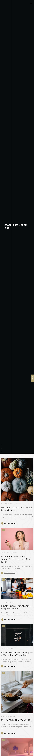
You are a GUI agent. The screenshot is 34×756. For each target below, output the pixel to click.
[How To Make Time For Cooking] (17, 692)
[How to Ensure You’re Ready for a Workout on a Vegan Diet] (17, 635)
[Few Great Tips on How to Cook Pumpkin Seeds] (17, 479)
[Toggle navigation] (30, 3)
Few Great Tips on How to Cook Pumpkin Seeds (16, 509)
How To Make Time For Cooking (17, 720)
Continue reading (10, 523)
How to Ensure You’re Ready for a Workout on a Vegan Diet (17, 654)
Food (3, 459)
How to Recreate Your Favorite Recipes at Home (16, 607)
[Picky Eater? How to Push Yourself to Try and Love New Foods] (17, 539)
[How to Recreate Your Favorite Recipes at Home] (17, 588)
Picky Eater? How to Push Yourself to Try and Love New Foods (16, 559)
